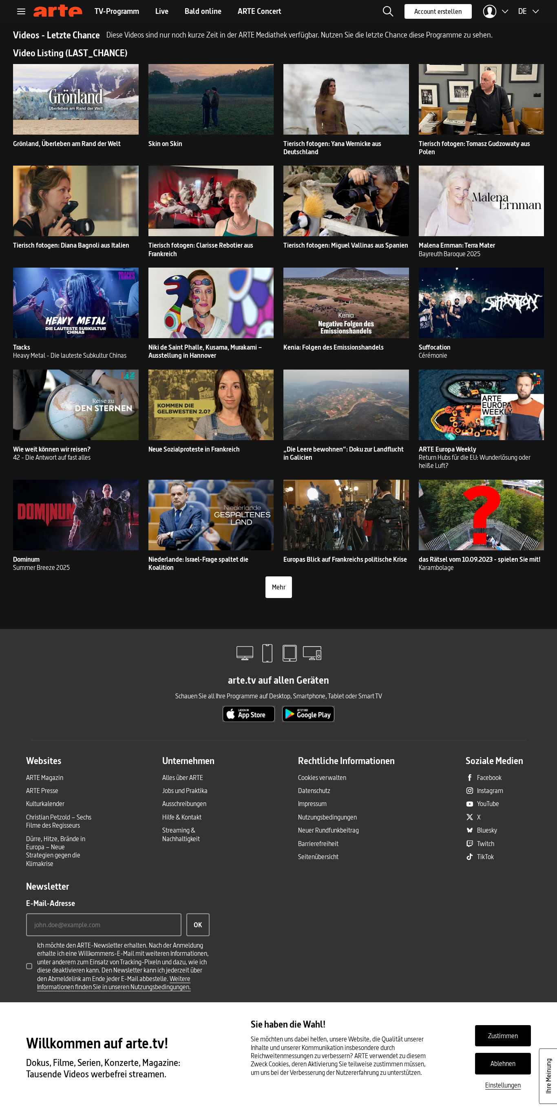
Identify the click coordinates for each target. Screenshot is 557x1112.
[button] (388, 11)
